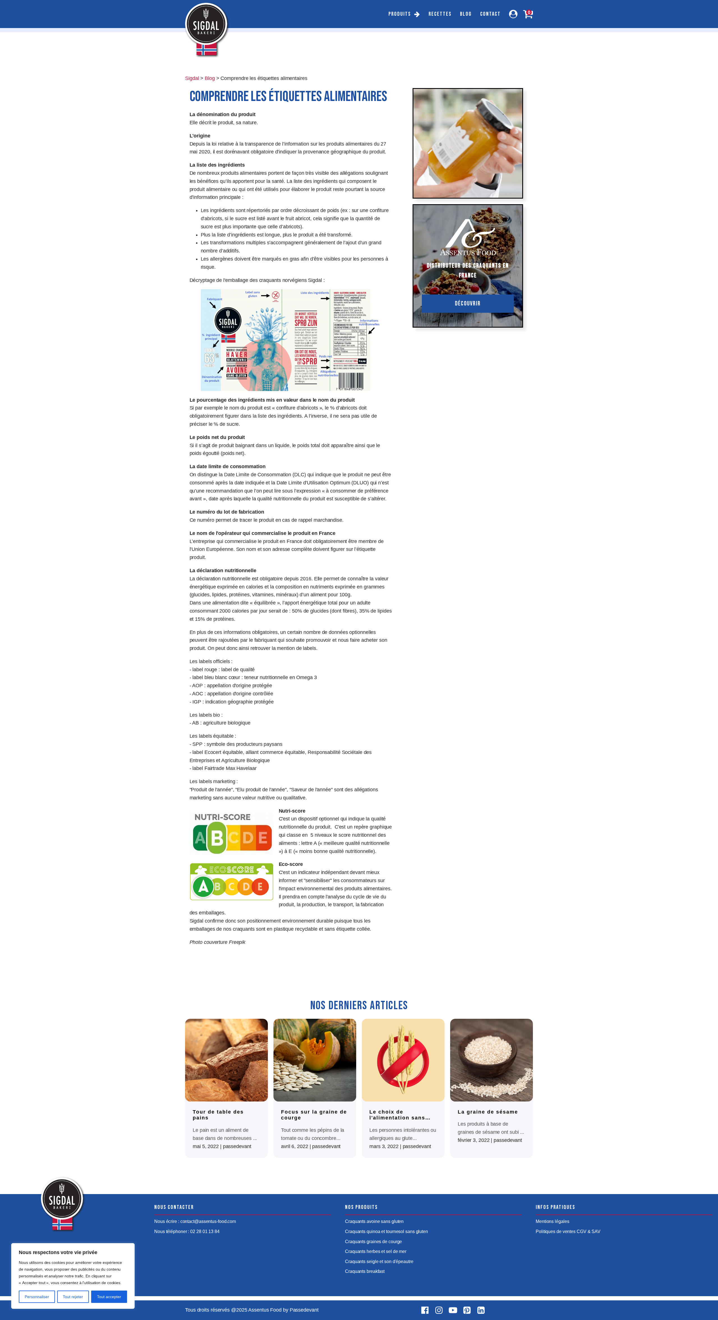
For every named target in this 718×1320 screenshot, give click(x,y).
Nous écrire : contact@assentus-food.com (195, 1221)
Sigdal (192, 78)
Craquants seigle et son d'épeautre (379, 1261)
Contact (490, 14)
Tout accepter (109, 1296)
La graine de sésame (488, 1112)
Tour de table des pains (218, 1115)
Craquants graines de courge (373, 1241)
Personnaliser (37, 1296)
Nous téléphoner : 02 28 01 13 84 (187, 1231)
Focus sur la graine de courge (314, 1115)
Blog (466, 14)
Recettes (440, 14)
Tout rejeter (73, 1296)
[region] (73, 1276)
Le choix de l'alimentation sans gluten (397, 1115)
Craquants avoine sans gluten (374, 1221)
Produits (399, 14)
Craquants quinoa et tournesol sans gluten (386, 1231)
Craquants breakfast (365, 1271)
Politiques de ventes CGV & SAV (568, 1231)
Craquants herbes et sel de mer (375, 1251)
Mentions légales (552, 1221)
